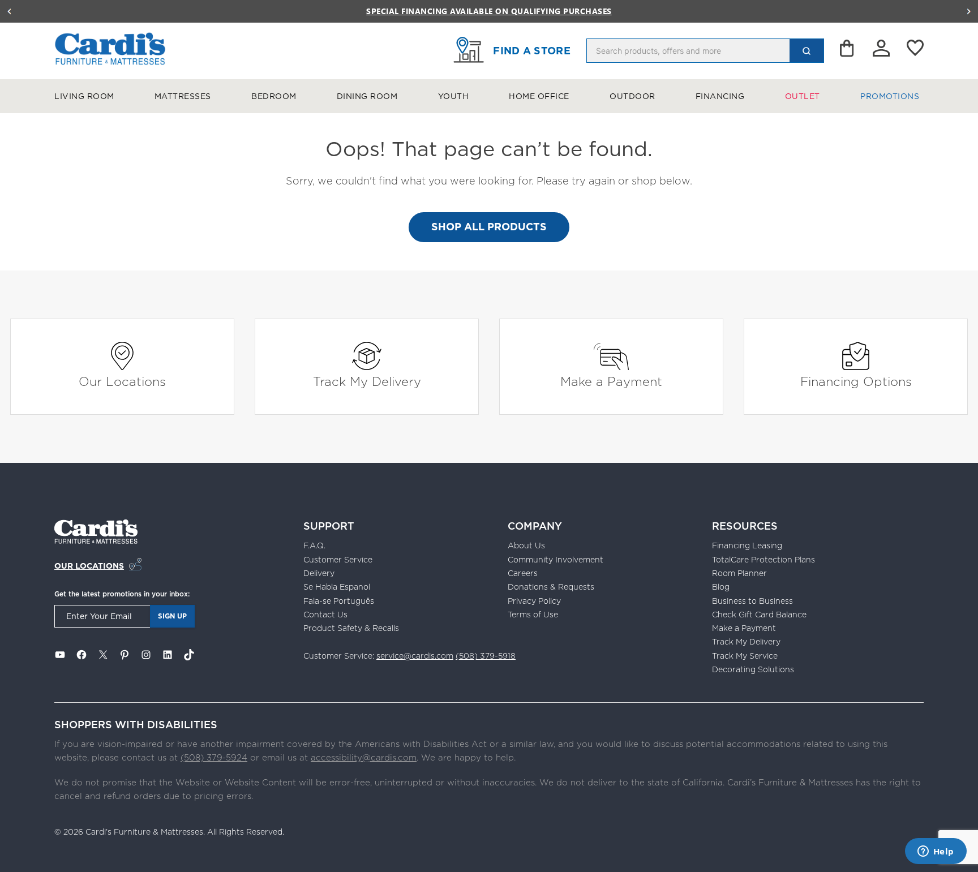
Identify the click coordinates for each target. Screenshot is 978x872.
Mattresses (183, 96)
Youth (453, 96)
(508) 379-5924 (214, 757)
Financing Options (856, 381)
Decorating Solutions (753, 669)
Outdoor (632, 96)
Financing (720, 96)
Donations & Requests (551, 586)
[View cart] (848, 51)
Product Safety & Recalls (351, 628)
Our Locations (122, 381)
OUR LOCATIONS (89, 566)
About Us (526, 545)
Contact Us (325, 614)
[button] (9, 11)
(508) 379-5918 (486, 655)
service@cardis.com (414, 655)
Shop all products (489, 227)
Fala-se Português (338, 601)
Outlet (802, 96)
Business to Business (752, 601)
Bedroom (274, 96)
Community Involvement (555, 559)
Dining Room (367, 96)
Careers (523, 573)
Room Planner (739, 573)
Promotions (889, 96)
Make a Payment (611, 381)
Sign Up (172, 616)
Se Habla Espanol (336, 586)
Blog (721, 586)
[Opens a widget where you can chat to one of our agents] (935, 852)
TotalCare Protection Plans (763, 559)
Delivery (318, 573)
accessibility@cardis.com (364, 757)
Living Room (84, 96)
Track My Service (745, 655)
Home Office (539, 96)
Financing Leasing (747, 545)
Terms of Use (533, 614)
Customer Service (337, 559)
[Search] (806, 50)
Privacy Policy (534, 601)
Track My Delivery (367, 381)
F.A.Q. (314, 545)
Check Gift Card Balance (759, 614)
